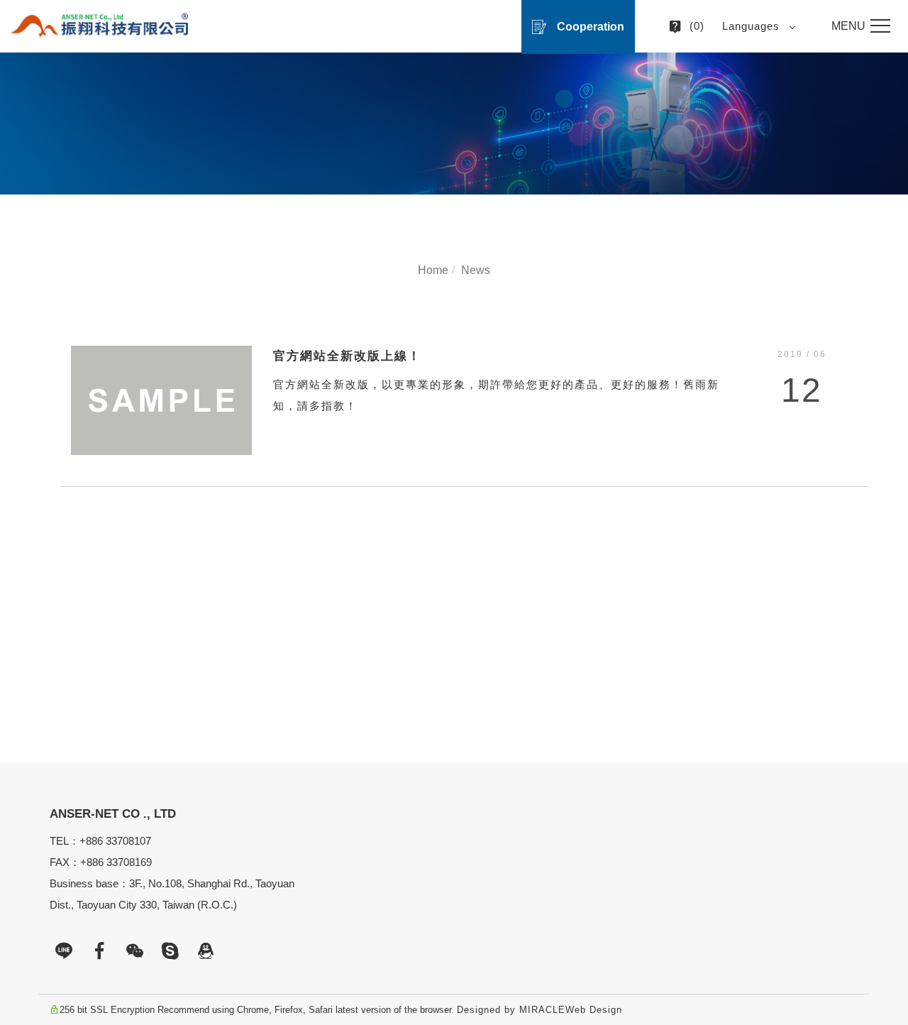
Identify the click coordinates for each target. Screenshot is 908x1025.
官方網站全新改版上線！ (347, 356)
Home (433, 270)
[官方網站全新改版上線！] (161, 399)
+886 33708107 (115, 841)
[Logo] (99, 25)
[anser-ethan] (170, 951)
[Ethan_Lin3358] (135, 951)
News (475, 270)
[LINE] (64, 951)
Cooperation (590, 27)
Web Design (593, 1009)
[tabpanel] (454, 123)
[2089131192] (206, 951)
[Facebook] (99, 951)
